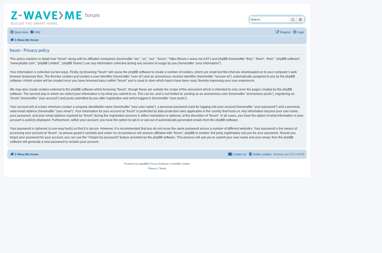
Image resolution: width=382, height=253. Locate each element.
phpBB (143, 163)
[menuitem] (35, 32)
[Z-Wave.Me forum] (47, 17)
